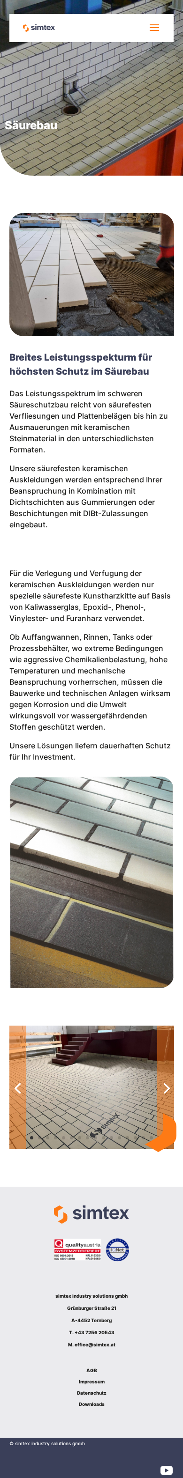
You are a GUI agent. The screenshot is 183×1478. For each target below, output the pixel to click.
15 (143, 1137)
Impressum (92, 1381)
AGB (91, 1370)
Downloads (92, 1404)
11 (111, 1137)
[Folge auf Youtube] (166, 1470)
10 (103, 1137)
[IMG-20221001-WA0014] (91, 1146)
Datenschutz (92, 1393)
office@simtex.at (95, 1344)
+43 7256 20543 (94, 1332)
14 (135, 1137)
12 (119, 1137)
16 (151, 1137)
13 (127, 1137)
